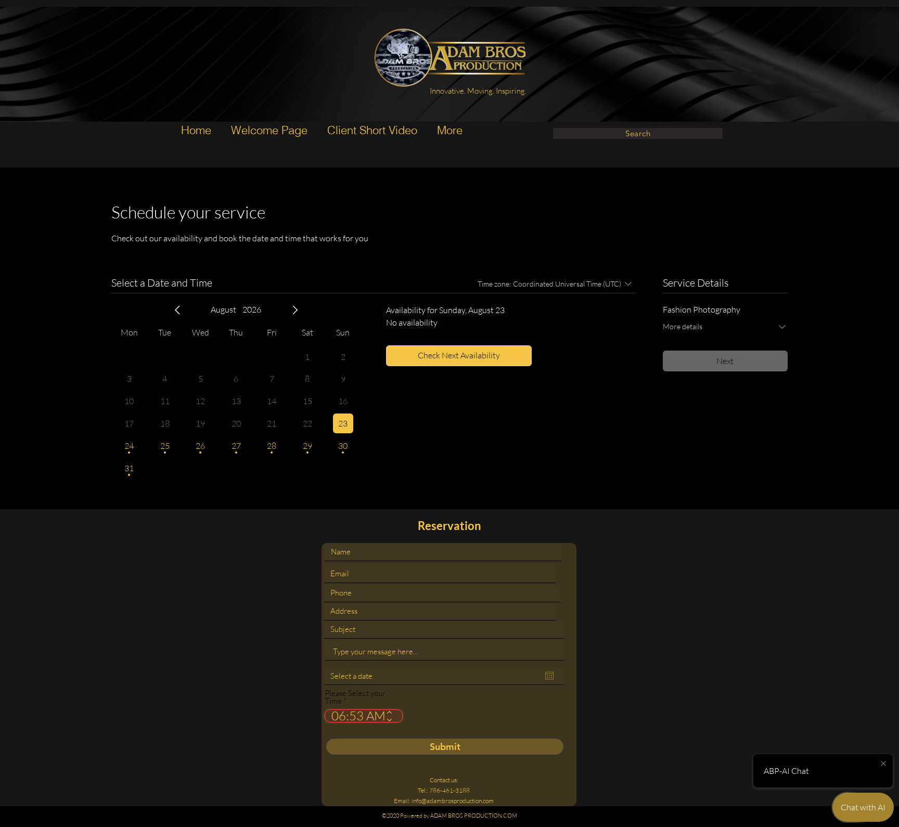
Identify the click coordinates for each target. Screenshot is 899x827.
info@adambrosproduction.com (453, 801)
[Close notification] (883, 764)
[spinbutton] (356, 716)
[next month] (295, 310)
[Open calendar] (549, 675)
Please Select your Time (355, 697)
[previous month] (177, 310)
